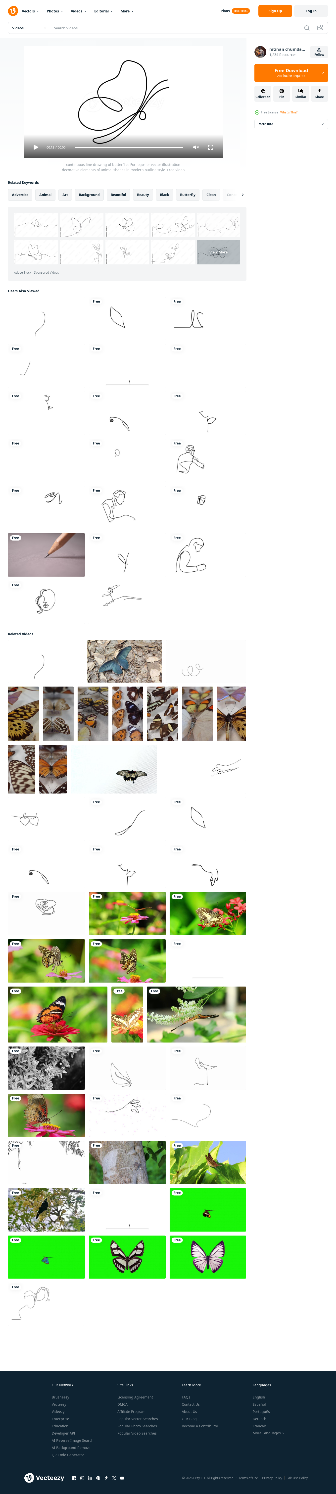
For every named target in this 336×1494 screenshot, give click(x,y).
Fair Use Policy (297, 1478)
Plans (225, 10)
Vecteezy (59, 1404)
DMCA (122, 1404)
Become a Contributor (200, 1426)
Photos (53, 11)
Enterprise (60, 1418)
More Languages (267, 1433)
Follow (319, 54)
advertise (20, 194)
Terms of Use (248, 1478)
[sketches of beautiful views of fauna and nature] (46, 1162)
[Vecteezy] (13, 11)
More (125, 11)
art (65, 194)
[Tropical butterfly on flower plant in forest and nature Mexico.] (208, 1162)
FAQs (186, 1397)
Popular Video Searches (137, 1433)
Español (259, 1404)
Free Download (291, 73)
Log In (311, 10)
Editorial (101, 11)
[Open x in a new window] (114, 1478)
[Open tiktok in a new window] (106, 1478)
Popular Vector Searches (137, 1418)
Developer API (63, 1433)
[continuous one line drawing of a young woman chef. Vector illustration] (46, 460)
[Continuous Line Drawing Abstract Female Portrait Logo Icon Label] (46, 507)
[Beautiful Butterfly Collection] (23, 714)
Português (261, 1411)
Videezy (58, 1411)
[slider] (129, 147)
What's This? (288, 112)
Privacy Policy (272, 1478)
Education (60, 1426)
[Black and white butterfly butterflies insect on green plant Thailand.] (46, 1068)
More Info (266, 124)
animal (45, 194)
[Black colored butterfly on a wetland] (124, 661)
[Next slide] (238, 195)
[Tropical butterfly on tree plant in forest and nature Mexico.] (127, 1162)
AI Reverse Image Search (73, 1440)
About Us (189, 1411)
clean (211, 194)
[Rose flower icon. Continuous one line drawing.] (208, 413)
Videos (76, 11)
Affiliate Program (131, 1411)
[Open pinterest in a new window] (98, 1478)
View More (218, 252)
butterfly (187, 194)
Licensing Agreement (135, 1397)
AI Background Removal (72, 1447)
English (259, 1397)
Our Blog (189, 1418)
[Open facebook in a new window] (74, 1478)
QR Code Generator (68, 1454)
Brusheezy (60, 1397)
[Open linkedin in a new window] (90, 1478)
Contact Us (191, 1404)
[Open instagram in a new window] (82, 1478)
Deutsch (259, 1418)
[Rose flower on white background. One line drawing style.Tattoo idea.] (127, 366)
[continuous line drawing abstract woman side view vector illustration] (46, 413)
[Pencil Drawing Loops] (46, 555)
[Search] (307, 28)
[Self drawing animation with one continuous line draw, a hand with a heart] (127, 1115)
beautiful (118, 194)
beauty (143, 194)
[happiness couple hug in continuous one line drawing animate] (46, 1304)
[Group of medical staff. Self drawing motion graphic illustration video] (127, 460)
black (164, 194)
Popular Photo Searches (137, 1426)
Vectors (28, 11)
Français (260, 1426)
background (89, 194)
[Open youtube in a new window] (122, 1478)
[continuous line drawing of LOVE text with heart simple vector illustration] (208, 318)
